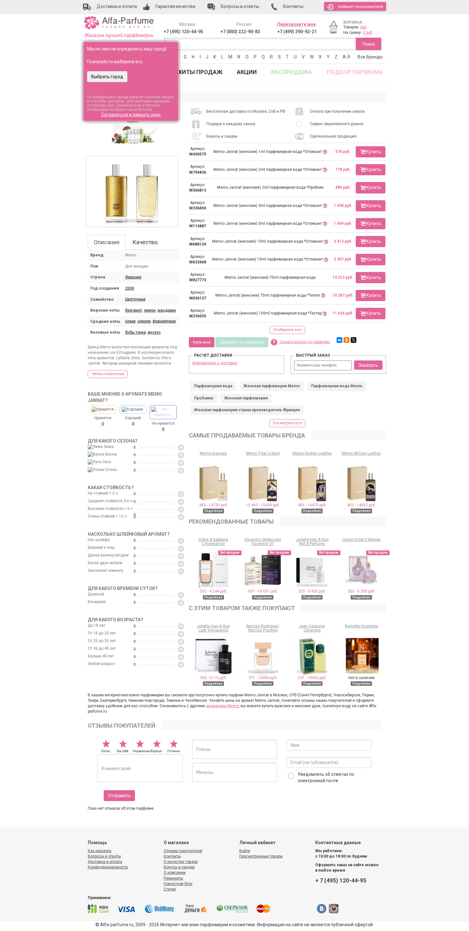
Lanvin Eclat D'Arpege (361, 539)
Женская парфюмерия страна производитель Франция (247, 410)
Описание (107, 242)
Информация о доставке (214, 363)
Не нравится (163, 426)
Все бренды (370, 56)
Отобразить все (287, 330)
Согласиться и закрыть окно (131, 114)
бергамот (133, 310)
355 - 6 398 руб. (361, 591)
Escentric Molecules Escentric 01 (263, 541)
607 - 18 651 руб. (263, 591)
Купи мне (201, 342)
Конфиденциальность (108, 867)
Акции (247, 72)
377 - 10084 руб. (263, 678)
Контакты (172, 856)
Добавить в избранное (242, 342)
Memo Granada (213, 453)
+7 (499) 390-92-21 (297, 31)
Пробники (203, 398)
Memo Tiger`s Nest (263, 453)
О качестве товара (181, 861)
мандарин (167, 310)
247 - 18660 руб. (312, 678)
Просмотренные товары (261, 856)
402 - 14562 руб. (361, 505)
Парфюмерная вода (213, 386)
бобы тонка (135, 332)
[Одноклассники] (346, 340)
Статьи (170, 889)
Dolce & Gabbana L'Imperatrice (213, 541)
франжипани (164, 321)
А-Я (346, 56)
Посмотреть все (287, 423)
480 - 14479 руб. (312, 505)
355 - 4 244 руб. (213, 591)
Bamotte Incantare (361, 626)
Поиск (368, 44)
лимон (150, 310)
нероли (144, 321)
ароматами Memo (222, 706)
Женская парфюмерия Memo (271, 386)
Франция (133, 277)
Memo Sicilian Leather (312, 453)
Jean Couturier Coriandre (312, 628)
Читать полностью (107, 374)
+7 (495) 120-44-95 (183, 31)
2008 (129, 288)
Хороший (133, 421)
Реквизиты (173, 878)
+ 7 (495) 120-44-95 (340, 880)
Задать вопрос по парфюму (304, 342)
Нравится (102, 421)
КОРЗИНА (352, 22)
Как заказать (99, 851)
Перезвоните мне (296, 24)
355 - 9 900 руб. (312, 591)
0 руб (367, 32)
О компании (175, 872)
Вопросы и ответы (104, 856)
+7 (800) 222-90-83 (240, 31)
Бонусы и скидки (179, 867)
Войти (244, 851)
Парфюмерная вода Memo (336, 386)
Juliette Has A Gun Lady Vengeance (213, 628)
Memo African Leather (361, 453)
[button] (370, 151)
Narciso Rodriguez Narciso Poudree (262, 628)
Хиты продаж (200, 72)
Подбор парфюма (355, 72)
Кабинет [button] (360, 6)
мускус (154, 332)
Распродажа (291, 72)
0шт (363, 27)
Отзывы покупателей (183, 851)
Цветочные (135, 299)
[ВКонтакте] (339, 340)
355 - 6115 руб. (213, 678)
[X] (353, 340)
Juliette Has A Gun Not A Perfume (312, 541)
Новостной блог (178, 884)
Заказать (368, 365)
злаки (130, 321)
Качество (145, 242)
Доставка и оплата (105, 861)
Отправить (119, 795)
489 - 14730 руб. (213, 505)
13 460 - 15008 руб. (263, 505)
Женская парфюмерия (246, 398)
